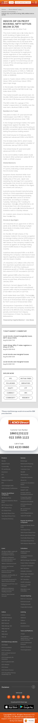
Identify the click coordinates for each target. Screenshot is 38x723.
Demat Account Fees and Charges (9, 584)
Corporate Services (27, 477)
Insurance (5, 472)
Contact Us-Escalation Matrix (27, 483)
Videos (23, 620)
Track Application (26, 650)
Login (11, 2)
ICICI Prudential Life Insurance (8, 658)
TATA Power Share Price (28, 532)
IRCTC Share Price (7, 505)
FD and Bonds (6, 469)
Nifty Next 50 (5, 628)
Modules (23, 623)
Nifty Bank (5, 634)
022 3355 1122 (19, 437)
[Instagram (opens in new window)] (13, 697)
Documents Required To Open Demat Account (9, 580)
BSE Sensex (5, 623)
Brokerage (24, 461)
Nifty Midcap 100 (7, 626)
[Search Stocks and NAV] (33, 2)
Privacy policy (25, 487)
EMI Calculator (25, 568)
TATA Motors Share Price (28, 543)
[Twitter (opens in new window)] (18, 697)
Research (25, 398)
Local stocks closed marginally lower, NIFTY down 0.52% (17, 337)
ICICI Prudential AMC (8, 662)
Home (4, 9)
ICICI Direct (5, 667)
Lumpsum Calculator (27, 565)
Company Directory (7, 519)
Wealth (23, 472)
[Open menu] (36, 2)
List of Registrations (27, 513)
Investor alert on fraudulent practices (27, 493)
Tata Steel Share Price (8, 516)
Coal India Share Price (27, 538)
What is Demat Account (9, 563)
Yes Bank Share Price (8, 513)
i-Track (22, 634)
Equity (10, 388)
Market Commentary (9, 11)
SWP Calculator (25, 576)
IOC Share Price (6, 510)
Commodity (10, 398)
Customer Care (25, 469)
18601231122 (19, 433)
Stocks (4, 461)
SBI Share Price (6, 498)
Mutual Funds (26, 378)
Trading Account (26, 604)
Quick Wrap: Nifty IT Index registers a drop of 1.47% (17, 346)
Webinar (23, 617)
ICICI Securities (6, 650)
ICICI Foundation (7, 647)
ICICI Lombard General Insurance (9, 653)
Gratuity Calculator (26, 571)
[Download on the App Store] (11, 707)
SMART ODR (24, 490)
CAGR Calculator (26, 582)
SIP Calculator (25, 579)
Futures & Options (7, 480)
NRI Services (24, 474)
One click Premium (26, 466)
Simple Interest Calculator (25, 552)
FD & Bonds (10, 383)
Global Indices (6, 615)
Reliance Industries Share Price (9, 501)
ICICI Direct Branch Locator (26, 505)
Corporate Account (26, 607)
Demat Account (25, 601)
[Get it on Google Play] (26, 707)
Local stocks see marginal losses (16, 354)
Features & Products (27, 501)
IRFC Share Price (7, 508)
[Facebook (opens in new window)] (8, 697)
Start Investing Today (23, 2)
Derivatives (25, 383)
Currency (10, 393)
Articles (23, 615)
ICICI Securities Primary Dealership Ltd (9, 673)
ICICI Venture (5, 664)
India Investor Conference (9, 488)
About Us (23, 480)
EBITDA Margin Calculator (28, 560)
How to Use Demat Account (7, 567)
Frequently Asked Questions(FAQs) (26, 498)
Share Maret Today (15, 9)
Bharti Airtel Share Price (28, 535)
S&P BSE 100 (6, 620)
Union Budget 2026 (7, 485)
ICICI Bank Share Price (27, 541)
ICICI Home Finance (8, 670)
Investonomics (25, 626)
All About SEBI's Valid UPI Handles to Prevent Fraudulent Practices (9, 553)
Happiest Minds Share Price (27, 526)
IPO (10, 378)
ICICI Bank (5, 645)
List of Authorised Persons (26, 643)
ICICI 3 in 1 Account (26, 599)
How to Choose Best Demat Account (8, 571)
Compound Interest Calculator (27, 556)
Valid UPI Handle (26, 516)
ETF (26, 388)
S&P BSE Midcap (7, 617)
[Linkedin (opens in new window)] (23, 697)
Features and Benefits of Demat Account (9, 576)
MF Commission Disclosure (25, 509)
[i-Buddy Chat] (29, 719)
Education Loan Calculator (25, 590)
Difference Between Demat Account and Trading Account (8, 589)
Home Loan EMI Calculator (25, 585)
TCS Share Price (25, 530)
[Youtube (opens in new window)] (28, 697)
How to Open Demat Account (8, 595)
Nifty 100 (4, 631)
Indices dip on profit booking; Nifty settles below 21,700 (18, 14)
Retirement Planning (27, 463)
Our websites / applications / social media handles (27, 638)
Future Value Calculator (28, 563)
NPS (25, 393)
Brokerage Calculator (27, 574)
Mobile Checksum (26, 647)
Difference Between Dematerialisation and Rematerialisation (9, 559)
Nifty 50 (4, 637)
